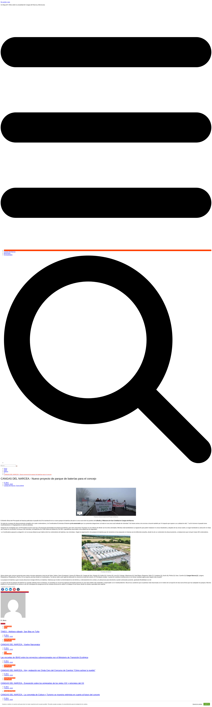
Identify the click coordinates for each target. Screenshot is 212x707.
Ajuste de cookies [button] (197, 704)
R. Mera (6, 482)
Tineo (5, 628)
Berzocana (7, 253)
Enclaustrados (8, 254)
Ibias (5, 652)
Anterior (3, 623)
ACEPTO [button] (206, 704)
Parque (21, 592)
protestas (26, 592)
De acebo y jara (5, 2)
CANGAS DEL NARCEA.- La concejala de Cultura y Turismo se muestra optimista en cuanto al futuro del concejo (50, 694)
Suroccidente (20, 485)
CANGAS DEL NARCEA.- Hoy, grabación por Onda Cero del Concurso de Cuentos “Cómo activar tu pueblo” (48, 670)
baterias (3, 592)
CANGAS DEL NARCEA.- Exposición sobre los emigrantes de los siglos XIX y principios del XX (42, 683)
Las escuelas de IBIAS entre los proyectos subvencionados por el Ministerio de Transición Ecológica (44, 657)
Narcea (17, 592)
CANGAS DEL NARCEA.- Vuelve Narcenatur (20, 644)
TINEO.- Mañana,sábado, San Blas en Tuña (20, 631)
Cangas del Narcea (9, 251)
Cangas (12, 592)
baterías (7, 592)
